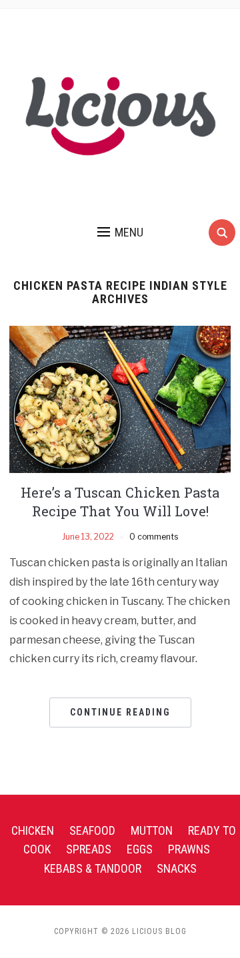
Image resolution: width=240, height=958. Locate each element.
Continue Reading (120, 712)
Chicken (32, 830)
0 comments (153, 537)
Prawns (189, 849)
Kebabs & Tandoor (92, 868)
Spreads (88, 849)
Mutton (152, 830)
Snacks (177, 868)
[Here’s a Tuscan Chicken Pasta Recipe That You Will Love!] (119, 398)
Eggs (140, 849)
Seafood (92, 830)
